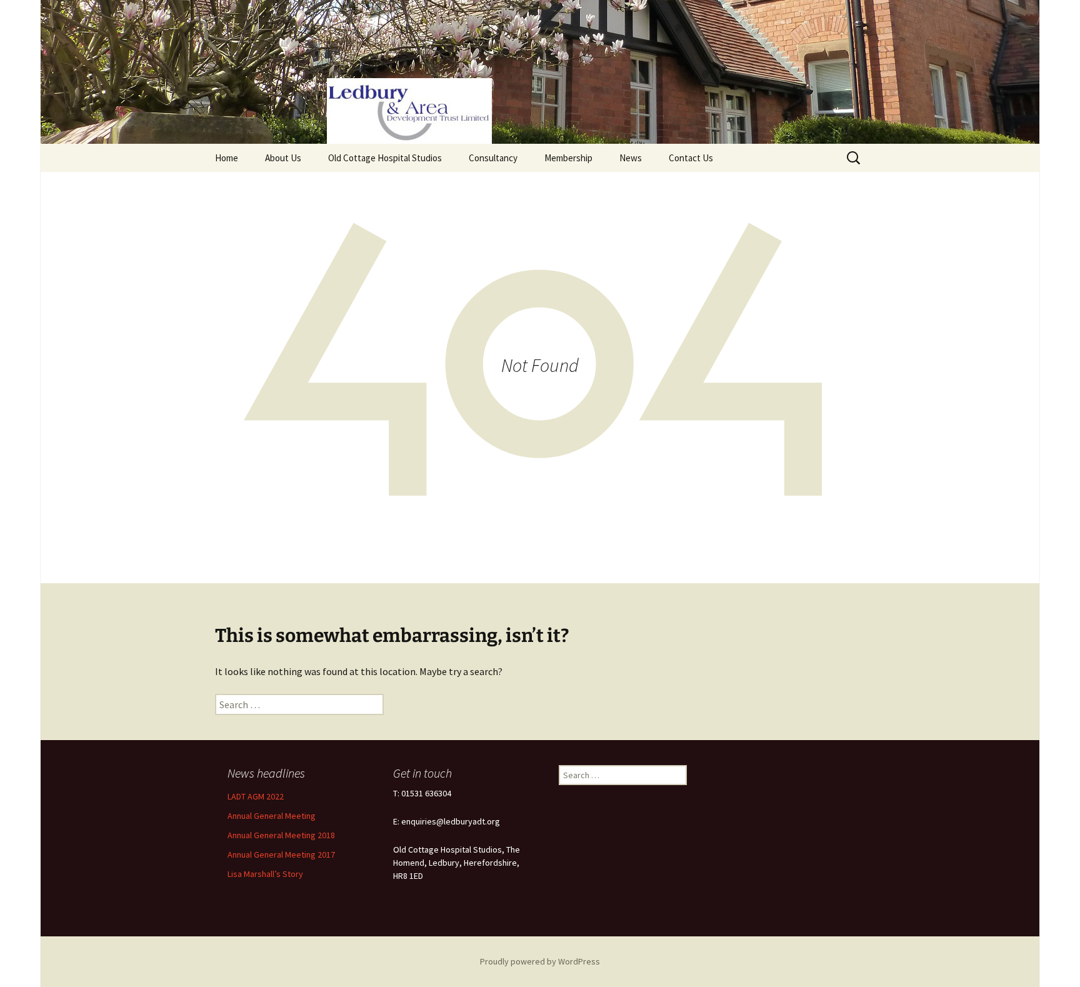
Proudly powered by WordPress (540, 961)
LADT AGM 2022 (256, 796)
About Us (283, 158)
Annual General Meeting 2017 (281, 854)
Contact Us (691, 158)
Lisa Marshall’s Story (265, 873)
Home (226, 158)
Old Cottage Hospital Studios (385, 158)
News (630, 158)
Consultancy (493, 158)
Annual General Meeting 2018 (281, 835)
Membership (568, 158)
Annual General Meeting (272, 815)
